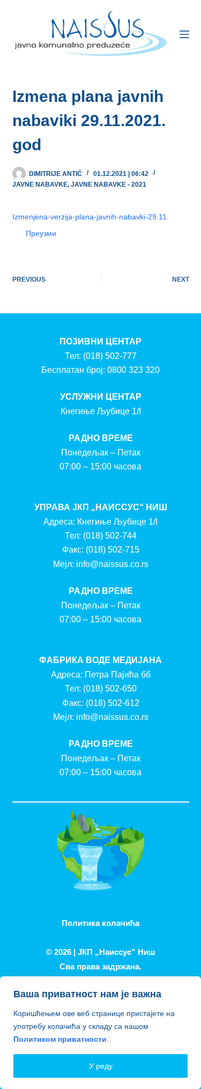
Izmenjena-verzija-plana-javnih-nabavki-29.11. (90, 216)
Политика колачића (100, 923)
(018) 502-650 (110, 688)
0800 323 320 (133, 369)
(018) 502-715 (112, 549)
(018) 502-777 (110, 355)
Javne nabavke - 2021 (108, 184)
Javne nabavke (40, 184)
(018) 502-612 (112, 703)
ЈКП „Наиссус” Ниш (116, 951)
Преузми (41, 233)
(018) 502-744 (110, 535)
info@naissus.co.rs (112, 564)
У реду (101, 1066)
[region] (100, 1032)
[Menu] (184, 34)
